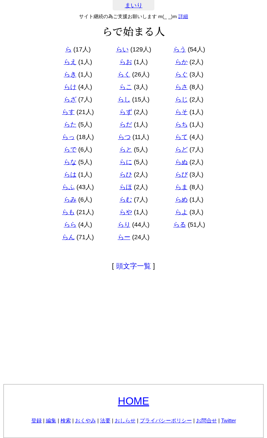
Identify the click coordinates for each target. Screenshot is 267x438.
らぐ (181, 74)
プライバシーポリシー (166, 420)
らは (70, 174)
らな (70, 162)
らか (181, 61)
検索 (65, 420)
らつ (124, 136)
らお (126, 61)
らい (122, 49)
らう (179, 49)
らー (124, 237)
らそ (181, 111)
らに (126, 162)
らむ (126, 199)
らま (181, 187)
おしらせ (125, 420)
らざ (70, 99)
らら (70, 224)
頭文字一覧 (133, 266)
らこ (126, 86)
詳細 (183, 16)
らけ (70, 86)
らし (124, 99)
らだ (126, 124)
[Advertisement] (133, 328)
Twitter (228, 420)
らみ (70, 199)
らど (181, 149)
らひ (126, 174)
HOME (133, 401)
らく (124, 74)
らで (70, 149)
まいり (134, 5)
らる (179, 224)
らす (68, 111)
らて (181, 136)
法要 (105, 420)
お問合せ (206, 420)
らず (126, 111)
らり (124, 224)
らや (126, 212)
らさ (181, 86)
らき (70, 74)
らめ (181, 199)
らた (70, 124)
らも (68, 212)
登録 (36, 420)
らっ (68, 136)
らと (126, 149)
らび (181, 174)
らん (68, 237)
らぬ (181, 162)
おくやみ (85, 420)
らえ (70, 61)
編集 (51, 420)
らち (181, 124)
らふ (68, 187)
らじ (181, 99)
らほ (126, 187)
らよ (181, 212)
